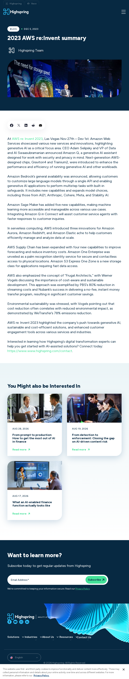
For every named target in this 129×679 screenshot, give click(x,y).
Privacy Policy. (41, 675)
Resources (66, 637)
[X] (19, 125)
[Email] (40, 125)
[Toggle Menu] (123, 11)
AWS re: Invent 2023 (27, 139)
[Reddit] (33, 125)
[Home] (16, 12)
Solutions (13, 637)
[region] (64, 671)
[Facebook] (11, 125)
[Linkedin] (26, 125)
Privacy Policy (82, 589)
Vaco (33, 3)
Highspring (16, 3)
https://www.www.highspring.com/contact (39, 351)
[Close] (123, 669)
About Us (48, 637)
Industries (31, 637)
